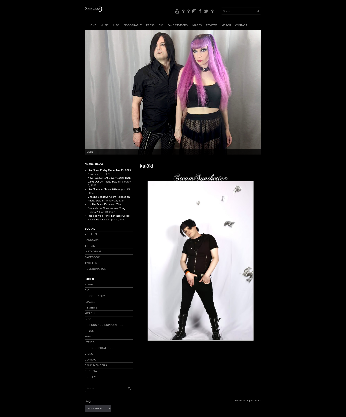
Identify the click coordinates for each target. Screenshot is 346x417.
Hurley (90, 376)
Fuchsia (91, 371)
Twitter (91, 263)
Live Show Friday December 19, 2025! (110, 170)
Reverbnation (95, 268)
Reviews (211, 25)
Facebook (92, 257)
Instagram (93, 251)
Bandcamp (92, 239)
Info (116, 25)
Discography (132, 25)
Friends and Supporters (104, 324)
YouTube (91, 234)
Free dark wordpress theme (247, 400)
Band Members (177, 25)
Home (92, 25)
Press (150, 25)
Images (197, 25)
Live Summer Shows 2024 (103, 189)
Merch (226, 25)
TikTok (90, 245)
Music (105, 25)
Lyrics (90, 342)
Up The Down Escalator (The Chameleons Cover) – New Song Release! (106, 208)
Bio (161, 25)
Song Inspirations (99, 348)
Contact (241, 25)
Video (89, 353)
